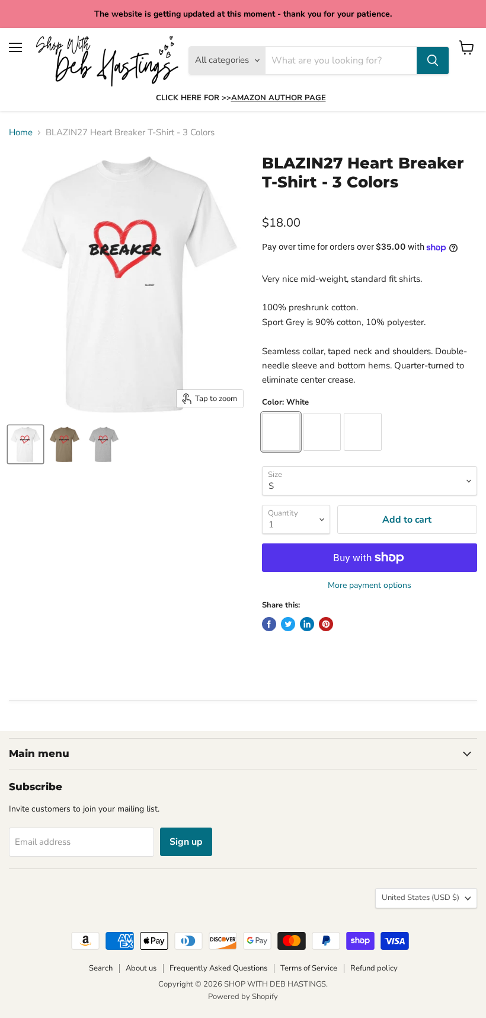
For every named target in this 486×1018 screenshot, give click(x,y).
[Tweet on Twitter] (288, 624)
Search (101, 968)
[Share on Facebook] (269, 624)
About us (141, 968)
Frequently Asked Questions (218, 968)
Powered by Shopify (243, 996)
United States (420, 897)
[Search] (433, 60)
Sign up (186, 841)
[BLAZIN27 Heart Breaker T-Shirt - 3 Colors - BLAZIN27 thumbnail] (25, 444)
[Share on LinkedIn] (307, 624)
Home (21, 133)
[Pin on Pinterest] (326, 624)
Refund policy (374, 968)
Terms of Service (308, 968)
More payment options (369, 585)
